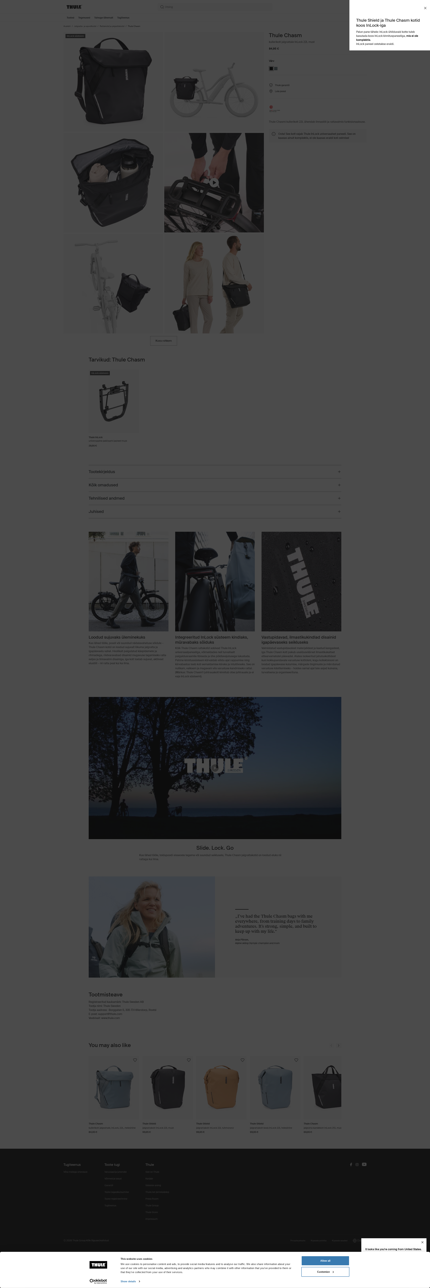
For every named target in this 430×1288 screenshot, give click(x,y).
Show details (128, 1281)
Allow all (325, 1260)
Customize (323, 1271)
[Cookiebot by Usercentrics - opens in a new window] (98, 1281)
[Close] (422, 1242)
